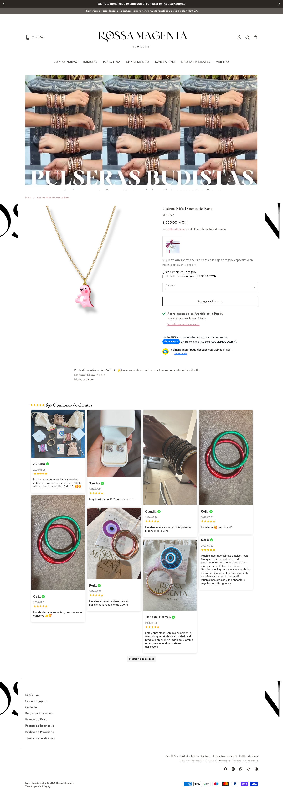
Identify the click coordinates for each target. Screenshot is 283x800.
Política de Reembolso (39, 725)
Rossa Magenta (65, 783)
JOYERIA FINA (165, 62)
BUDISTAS (90, 62)
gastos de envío (176, 229)
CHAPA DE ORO (137, 62)
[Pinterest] (256, 769)
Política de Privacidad (39, 732)
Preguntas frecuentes (39, 713)
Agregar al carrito (210, 301)
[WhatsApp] (241, 769)
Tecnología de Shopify (37, 786)
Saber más (180, 353)
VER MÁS (222, 62)
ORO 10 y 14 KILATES (195, 62)
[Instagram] (233, 769)
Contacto (31, 707)
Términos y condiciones (40, 738)
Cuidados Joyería (36, 701)
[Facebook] (225, 769)
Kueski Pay (32, 695)
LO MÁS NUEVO (65, 62)
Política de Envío (36, 719)
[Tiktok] (248, 769)
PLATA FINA (111, 62)
